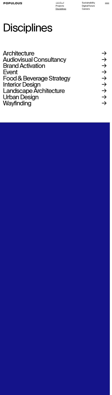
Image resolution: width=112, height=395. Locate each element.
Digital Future (88, 6)
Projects (60, 6)
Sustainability (88, 3)
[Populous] (14, 3)
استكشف (60, 3)
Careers (86, 9)
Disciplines (61, 9)
